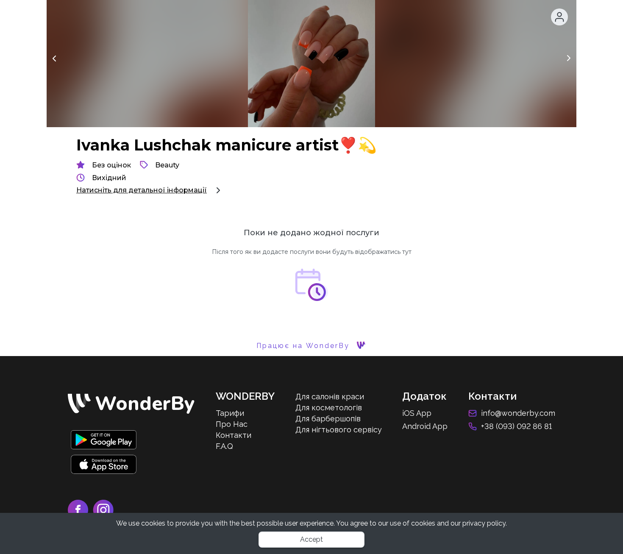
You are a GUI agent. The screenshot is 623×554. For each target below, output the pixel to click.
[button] (559, 16)
